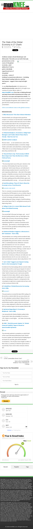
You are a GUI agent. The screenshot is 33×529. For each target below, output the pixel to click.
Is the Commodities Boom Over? (13, 358)
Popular (16, 467)
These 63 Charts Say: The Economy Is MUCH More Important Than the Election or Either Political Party (15, 156)
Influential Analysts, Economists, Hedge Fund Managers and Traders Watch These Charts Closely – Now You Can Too (16, 135)
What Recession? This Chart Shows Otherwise (17, 114)
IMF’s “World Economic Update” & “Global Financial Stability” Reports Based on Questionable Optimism (15, 325)
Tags (27, 467)
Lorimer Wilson (7, 46)
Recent (6, 467)
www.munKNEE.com (8, 92)
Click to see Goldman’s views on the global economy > (16, 107)
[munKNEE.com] (16, 5)
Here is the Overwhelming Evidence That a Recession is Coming (21, 362)
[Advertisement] (16, 25)
